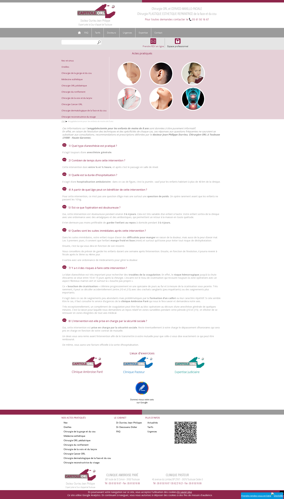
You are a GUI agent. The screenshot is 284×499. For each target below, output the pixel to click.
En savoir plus (184, 492)
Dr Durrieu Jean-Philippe (129, 422)
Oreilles (65, 66)
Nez (66, 422)
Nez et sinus (67, 60)
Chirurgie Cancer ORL (71, 104)
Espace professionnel (177, 46)
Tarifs (97, 32)
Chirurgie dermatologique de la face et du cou (83, 110)
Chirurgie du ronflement (73, 91)
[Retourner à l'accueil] (96, 17)
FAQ (86, 32)
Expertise (143, 32)
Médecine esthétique (72, 79)
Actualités (152, 422)
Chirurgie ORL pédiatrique (74, 85)
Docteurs (111, 32)
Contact (158, 32)
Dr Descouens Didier (126, 427)
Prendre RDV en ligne (153, 46)
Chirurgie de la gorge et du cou (76, 73)
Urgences (127, 32)
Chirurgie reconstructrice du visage (78, 116)
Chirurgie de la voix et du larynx (76, 98)
